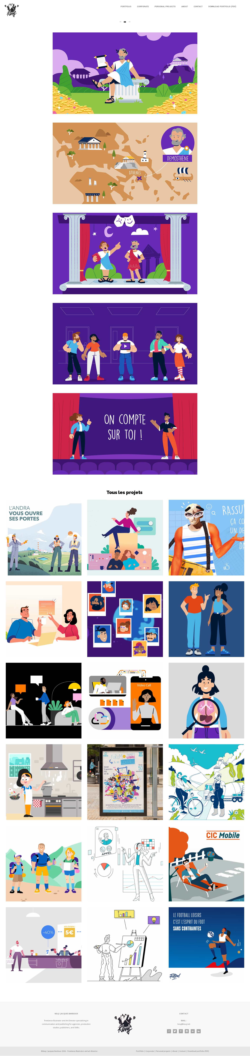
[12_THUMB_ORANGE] (43, 863)
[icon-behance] (193, 1031)
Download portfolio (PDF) (222, 7)
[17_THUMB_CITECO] (206, 537)
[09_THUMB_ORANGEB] (125, 700)
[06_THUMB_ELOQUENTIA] (125, 619)
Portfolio (126, 7)
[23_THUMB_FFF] (206, 945)
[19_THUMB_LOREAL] (43, 945)
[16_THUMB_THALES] (125, 537)
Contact (198, 7)
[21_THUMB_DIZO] (125, 945)
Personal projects (165, 7)
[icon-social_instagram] (187, 1031)
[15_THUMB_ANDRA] (43, 537)
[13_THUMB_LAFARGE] (125, 863)
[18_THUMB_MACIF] (43, 619)
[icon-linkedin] (199, 1031)
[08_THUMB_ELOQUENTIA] (206, 700)
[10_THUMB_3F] (43, 782)
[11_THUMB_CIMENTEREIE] (206, 782)
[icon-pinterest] (181, 1031)
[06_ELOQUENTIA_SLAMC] (206, 619)
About (184, 7)
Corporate (143, 7)
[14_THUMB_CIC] (206, 863)
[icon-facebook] (169, 1031)
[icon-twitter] (175, 1031)
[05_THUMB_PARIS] (125, 782)
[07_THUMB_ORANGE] (43, 700)
